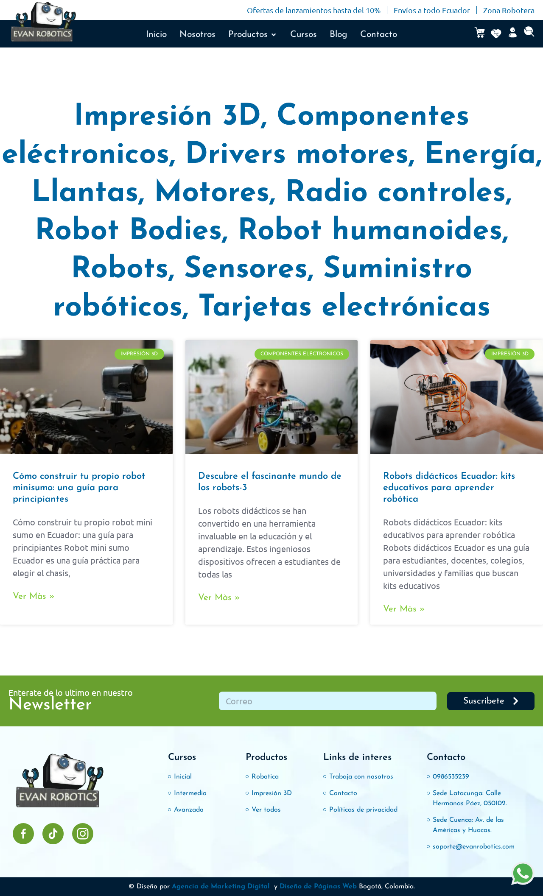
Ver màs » (34, 596)
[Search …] (529, 34)
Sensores (246, 270)
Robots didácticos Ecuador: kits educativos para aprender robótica (449, 488)
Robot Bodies (128, 232)
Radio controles (395, 194)
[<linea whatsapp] (523, 875)
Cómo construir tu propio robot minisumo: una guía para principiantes (79, 488)
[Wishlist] (496, 33)
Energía (480, 155)
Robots (119, 270)
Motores (211, 194)
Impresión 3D (167, 117)
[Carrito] (479, 32)
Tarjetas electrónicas (344, 308)
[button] (252, 35)
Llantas (84, 194)
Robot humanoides (370, 232)
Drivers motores (297, 155)
